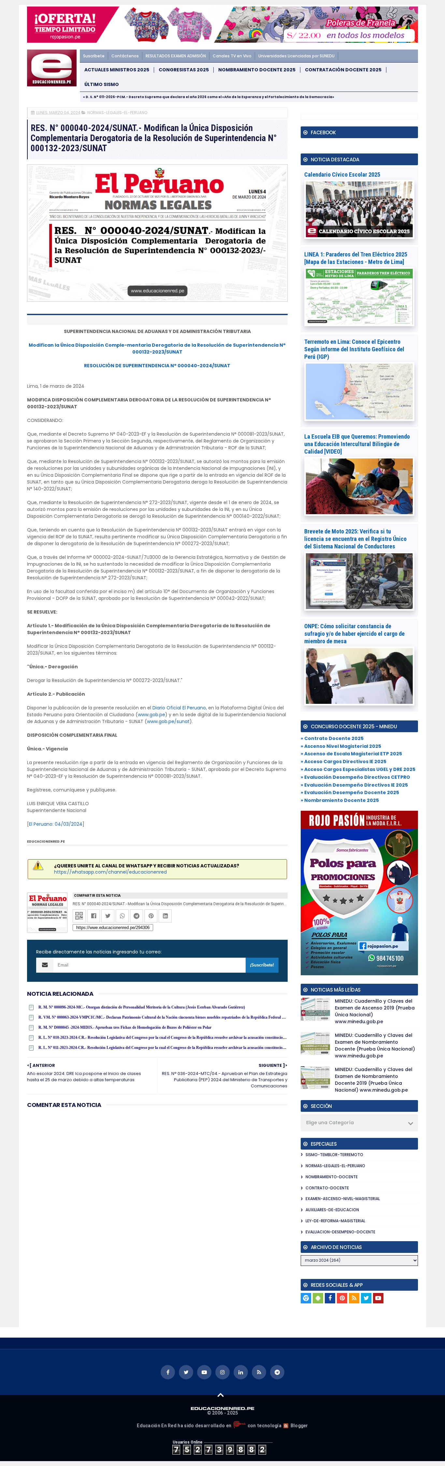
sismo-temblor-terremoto (334, 1154)
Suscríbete (94, 56)
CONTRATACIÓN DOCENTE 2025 (343, 70)
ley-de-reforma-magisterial (335, 1221)
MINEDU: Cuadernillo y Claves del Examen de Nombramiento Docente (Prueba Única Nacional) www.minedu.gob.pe (375, 1045)
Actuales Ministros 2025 (116, 70)
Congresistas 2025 (184, 70)
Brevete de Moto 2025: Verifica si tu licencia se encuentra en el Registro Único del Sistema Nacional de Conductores (355, 539)
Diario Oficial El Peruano (179, 707)
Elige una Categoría (330, 1122)
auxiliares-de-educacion (332, 1209)
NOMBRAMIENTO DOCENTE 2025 (256, 70)
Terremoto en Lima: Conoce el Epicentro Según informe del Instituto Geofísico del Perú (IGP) (354, 349)
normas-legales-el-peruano (117, 112)
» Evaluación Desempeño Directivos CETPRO (355, 777)
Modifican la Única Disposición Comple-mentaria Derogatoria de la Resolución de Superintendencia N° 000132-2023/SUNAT (157, 348)
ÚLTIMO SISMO (101, 84)
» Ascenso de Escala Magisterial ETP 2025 (351, 753)
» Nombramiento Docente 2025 (340, 800)
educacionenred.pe (46, 841)
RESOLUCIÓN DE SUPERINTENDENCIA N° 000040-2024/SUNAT (157, 365)
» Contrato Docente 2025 (332, 738)
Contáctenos (125, 56)
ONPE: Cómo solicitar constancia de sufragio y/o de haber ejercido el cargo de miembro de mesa (354, 634)
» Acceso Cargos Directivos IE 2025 (343, 761)
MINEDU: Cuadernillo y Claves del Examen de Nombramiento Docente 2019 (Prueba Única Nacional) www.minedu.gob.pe (373, 1079)
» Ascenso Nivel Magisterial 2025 (341, 746)
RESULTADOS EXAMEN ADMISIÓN (176, 56)
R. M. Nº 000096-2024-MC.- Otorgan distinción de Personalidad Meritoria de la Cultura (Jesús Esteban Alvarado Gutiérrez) (141, 1007)
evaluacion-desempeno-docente (340, 1232)
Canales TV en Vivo (232, 56)
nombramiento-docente (332, 1177)
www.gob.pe (151, 714)
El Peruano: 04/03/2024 (55, 824)
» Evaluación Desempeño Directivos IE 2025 (354, 785)
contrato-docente (327, 1188)
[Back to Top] (220, 1394)
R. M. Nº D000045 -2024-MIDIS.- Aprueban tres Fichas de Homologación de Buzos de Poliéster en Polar (124, 1027)
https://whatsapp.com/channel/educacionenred (110, 872)
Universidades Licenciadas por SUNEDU (296, 56)
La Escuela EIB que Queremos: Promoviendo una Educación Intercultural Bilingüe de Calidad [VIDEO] (357, 444)
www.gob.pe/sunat (168, 721)
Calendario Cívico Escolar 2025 (342, 174)
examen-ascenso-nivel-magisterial (343, 1198)
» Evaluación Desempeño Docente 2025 (350, 792)
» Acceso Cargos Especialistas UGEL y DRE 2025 (358, 769)
